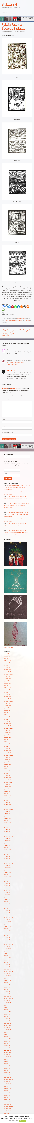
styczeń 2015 (7, 964)
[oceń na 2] (3, 314)
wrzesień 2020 (7, 811)
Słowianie (19, 318)
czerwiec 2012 (7, 1034)
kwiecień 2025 (7, 687)
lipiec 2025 (6, 681)
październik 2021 (8, 782)
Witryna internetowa (7, 432)
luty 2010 (6, 1097)
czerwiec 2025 (7, 683)
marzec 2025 (7, 690)
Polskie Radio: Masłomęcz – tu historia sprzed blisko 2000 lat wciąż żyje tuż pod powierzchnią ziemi (17, 487)
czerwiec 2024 (7, 710)
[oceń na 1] (2, 314)
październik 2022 (8, 755)
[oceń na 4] (6, 314)
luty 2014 (6, 989)
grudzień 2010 (7, 1075)
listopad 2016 (7, 915)
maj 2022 (6, 766)
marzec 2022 (7, 771)
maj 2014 (6, 982)
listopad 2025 (7, 672)
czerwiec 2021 (7, 791)
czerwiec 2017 (7, 899)
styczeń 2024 (7, 721)
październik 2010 (8, 1079)
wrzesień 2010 (7, 1081)
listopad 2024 (7, 699)
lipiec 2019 (6, 843)
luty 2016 (6, 935)
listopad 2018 (7, 861)
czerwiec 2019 (7, 845)
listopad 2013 (7, 996)
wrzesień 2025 (7, 676)
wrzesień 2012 (7, 1027)
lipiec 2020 (6, 816)
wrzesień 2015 (7, 946)
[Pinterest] (12, 306)
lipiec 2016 (6, 924)
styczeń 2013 (7, 1018)
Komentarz (5, 400)
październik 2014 (8, 971)
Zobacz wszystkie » (9, 647)
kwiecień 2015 (7, 958)
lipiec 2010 (6, 1086)
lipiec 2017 (6, 897)
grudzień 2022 (7, 750)
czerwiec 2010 (7, 1088)
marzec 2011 (7, 1068)
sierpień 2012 (7, 1030)
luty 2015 (6, 962)
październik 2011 (8, 1052)
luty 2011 (6, 1070)
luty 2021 (6, 800)
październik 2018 (8, 863)
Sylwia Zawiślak (11, 371)
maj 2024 (6, 712)
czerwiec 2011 (7, 1061)
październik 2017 (8, 890)
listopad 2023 (7, 726)
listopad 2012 (7, 1023)
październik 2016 (8, 917)
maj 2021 (6, 793)
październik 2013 (8, 998)
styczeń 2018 (7, 883)
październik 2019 (8, 836)
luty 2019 (6, 854)
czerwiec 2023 (7, 737)
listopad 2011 (7, 1050)
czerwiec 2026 (7, 656)
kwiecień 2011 (7, 1066)
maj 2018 (6, 874)
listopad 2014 (7, 969)
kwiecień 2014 (7, 985)
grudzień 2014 (7, 967)
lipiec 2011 (6, 1059)
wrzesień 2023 (7, 730)
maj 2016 (6, 928)
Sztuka (23, 318)
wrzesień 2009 (7, 1108)
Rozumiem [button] (22, 1120)
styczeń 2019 (7, 856)
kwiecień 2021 (7, 795)
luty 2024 (6, 719)
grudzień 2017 (7, 885)
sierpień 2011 (7, 1057)
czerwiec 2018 (7, 872)
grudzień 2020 (7, 804)
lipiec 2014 (6, 978)
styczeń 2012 (7, 1045)
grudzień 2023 (7, 723)
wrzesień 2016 (7, 919)
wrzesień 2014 (7, 973)
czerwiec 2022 (7, 764)
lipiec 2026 (6, 654)
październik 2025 (8, 674)
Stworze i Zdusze (18, 320)
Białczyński (9, 4)
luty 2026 (6, 665)
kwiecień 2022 (7, 768)
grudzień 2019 (7, 831)
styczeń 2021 (7, 802)
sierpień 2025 (7, 678)
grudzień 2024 (7, 696)
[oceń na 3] (4, 314)
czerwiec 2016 (7, 926)
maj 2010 (6, 1090)
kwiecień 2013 (7, 1012)
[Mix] (21, 306)
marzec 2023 (7, 744)
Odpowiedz (29, 352)
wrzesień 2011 (7, 1054)
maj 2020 (6, 820)
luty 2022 (6, 773)
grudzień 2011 (7, 1048)
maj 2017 (6, 901)
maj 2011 (6, 1063)
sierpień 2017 (7, 894)
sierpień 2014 (7, 976)
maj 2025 (6, 685)
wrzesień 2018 (7, 865)
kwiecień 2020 (7, 822)
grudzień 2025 (7, 669)
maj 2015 (6, 955)
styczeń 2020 (7, 829)
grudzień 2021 (7, 777)
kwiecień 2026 (7, 660)
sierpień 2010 (7, 1084)
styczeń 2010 (7, 1099)
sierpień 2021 (7, 786)
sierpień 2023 (7, 732)
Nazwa (4, 419)
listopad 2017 (7, 888)
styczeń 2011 (7, 1072)
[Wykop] (6, 306)
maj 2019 (6, 847)
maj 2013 (6, 1009)
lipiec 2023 (6, 735)
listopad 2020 (7, 807)
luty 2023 (6, 746)
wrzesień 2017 (7, 892)
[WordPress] (24, 306)
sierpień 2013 (7, 1003)
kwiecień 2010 (7, 1093)
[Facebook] (3, 306)
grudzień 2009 (7, 1102)
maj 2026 (6, 658)
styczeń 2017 (7, 910)
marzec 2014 (7, 987)
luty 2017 (6, 908)
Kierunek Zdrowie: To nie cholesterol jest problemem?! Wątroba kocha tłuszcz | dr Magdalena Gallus (16, 505)
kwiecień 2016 (7, 931)
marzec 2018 (7, 879)
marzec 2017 (7, 906)
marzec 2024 (7, 717)
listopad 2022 (7, 753)
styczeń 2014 (7, 991)
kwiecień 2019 (7, 849)
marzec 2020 (7, 825)
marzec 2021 (7, 798)
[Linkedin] (18, 306)
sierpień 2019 (7, 840)
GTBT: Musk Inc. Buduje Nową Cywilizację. (19, 510)
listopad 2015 (7, 942)
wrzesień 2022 (7, 757)
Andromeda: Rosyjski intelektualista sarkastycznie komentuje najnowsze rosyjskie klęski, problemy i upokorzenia (16, 499)
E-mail (4, 426)
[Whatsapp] (15, 306)
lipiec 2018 (6, 870)
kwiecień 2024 (7, 714)
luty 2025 (6, 692)
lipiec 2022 (6, 762)
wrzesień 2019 (7, 838)
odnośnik (28, 320)
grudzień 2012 (7, 1021)
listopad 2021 (7, 780)
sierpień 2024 (7, 705)
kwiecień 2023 (7, 741)
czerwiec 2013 (7, 1007)
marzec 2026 (7, 663)
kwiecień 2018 (7, 876)
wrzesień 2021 (7, 784)
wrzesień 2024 (7, 703)
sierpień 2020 (7, 813)
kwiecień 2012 (7, 1039)
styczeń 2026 (7, 667)
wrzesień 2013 (7, 1000)
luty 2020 (6, 827)
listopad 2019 (7, 834)
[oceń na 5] (7, 314)
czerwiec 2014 (7, 980)
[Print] (27, 306)
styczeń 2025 (7, 694)
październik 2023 (8, 728)
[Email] (3, 309)
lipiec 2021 (6, 789)
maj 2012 (6, 1036)
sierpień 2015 (7, 949)
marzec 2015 (7, 960)
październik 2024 (8, 701)
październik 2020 (8, 809)
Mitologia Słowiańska (9, 320)
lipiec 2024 (6, 708)
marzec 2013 (7, 1014)
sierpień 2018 (7, 867)
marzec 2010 (7, 1095)
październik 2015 (8, 944)
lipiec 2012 (6, 1032)
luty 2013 (6, 1016)
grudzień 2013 (7, 994)
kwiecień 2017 (7, 903)
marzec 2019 (7, 852)
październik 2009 (8, 1106)
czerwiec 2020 (7, 818)
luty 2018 (6, 881)
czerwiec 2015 (7, 953)
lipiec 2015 (6, 951)
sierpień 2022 (7, 759)
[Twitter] (9, 306)
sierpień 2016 (7, 922)
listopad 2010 (7, 1077)
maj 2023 (6, 739)
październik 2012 (8, 1025)
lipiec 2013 (6, 1005)
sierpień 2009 (7, 1111)
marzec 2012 (7, 1041)
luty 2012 (6, 1043)
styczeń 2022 (7, 775)
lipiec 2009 (6, 1113)
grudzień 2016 (7, 913)
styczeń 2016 (7, 937)
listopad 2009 (7, 1104)
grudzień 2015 (7, 940)
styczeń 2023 (7, 748)
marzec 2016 (7, 933)
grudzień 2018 (7, 858)
